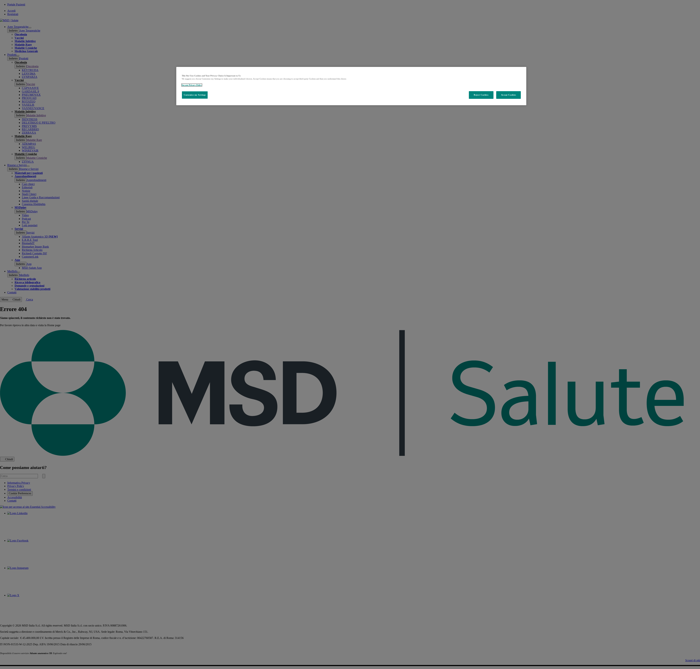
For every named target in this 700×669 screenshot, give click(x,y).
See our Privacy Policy (192, 85)
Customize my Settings (195, 95)
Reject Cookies (481, 95)
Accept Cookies (508, 95)
